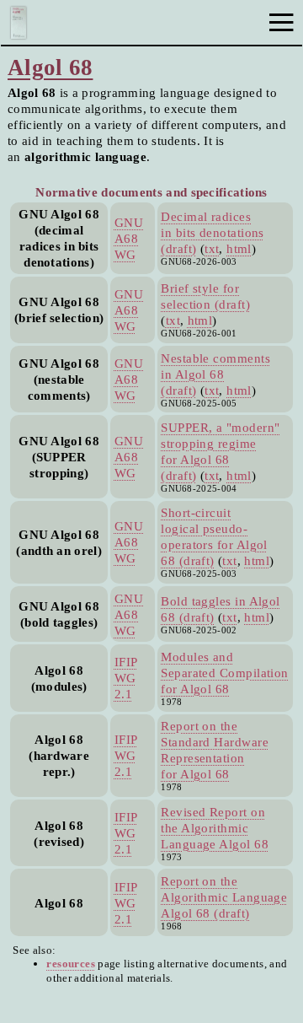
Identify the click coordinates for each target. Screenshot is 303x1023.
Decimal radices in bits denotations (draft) (212, 232)
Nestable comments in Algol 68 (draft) (215, 374)
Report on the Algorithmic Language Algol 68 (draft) (224, 897)
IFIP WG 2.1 (126, 677)
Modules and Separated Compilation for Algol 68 (225, 672)
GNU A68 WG (128, 238)
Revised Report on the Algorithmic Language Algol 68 (214, 828)
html (239, 248)
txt (212, 248)
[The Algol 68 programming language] (18, 34)
